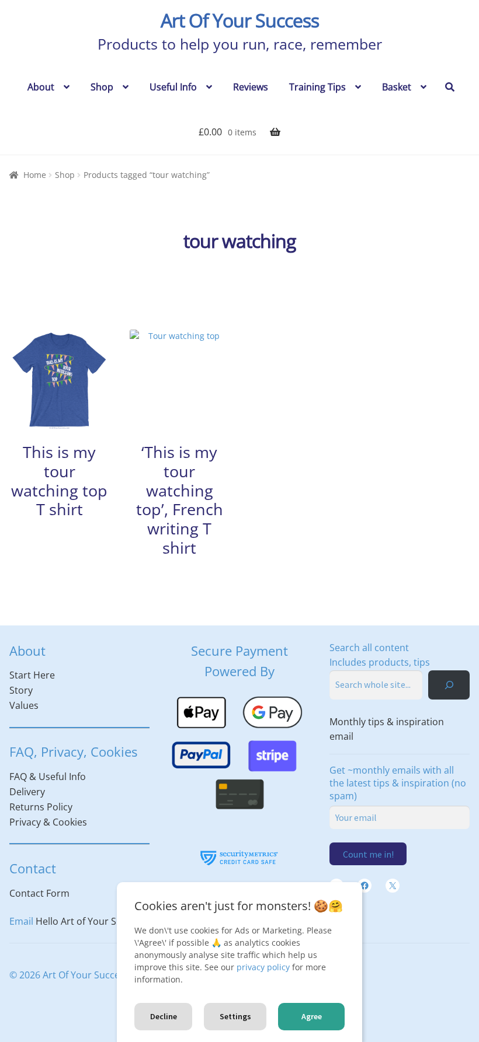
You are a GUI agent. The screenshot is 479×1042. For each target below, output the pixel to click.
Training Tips (317, 87)
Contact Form (39, 893)
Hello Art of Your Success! (92, 921)
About (40, 87)
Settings (235, 1016)
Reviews (250, 87)
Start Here (32, 675)
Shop (102, 87)
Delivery (27, 791)
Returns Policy (40, 806)
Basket (396, 87)
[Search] (449, 684)
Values (24, 705)
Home (34, 174)
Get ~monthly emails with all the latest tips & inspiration (397, 783)
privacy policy (263, 967)
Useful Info (173, 87)
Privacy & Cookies (48, 822)
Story (21, 690)
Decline (163, 1016)
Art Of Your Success (240, 20)
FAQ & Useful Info (47, 776)
